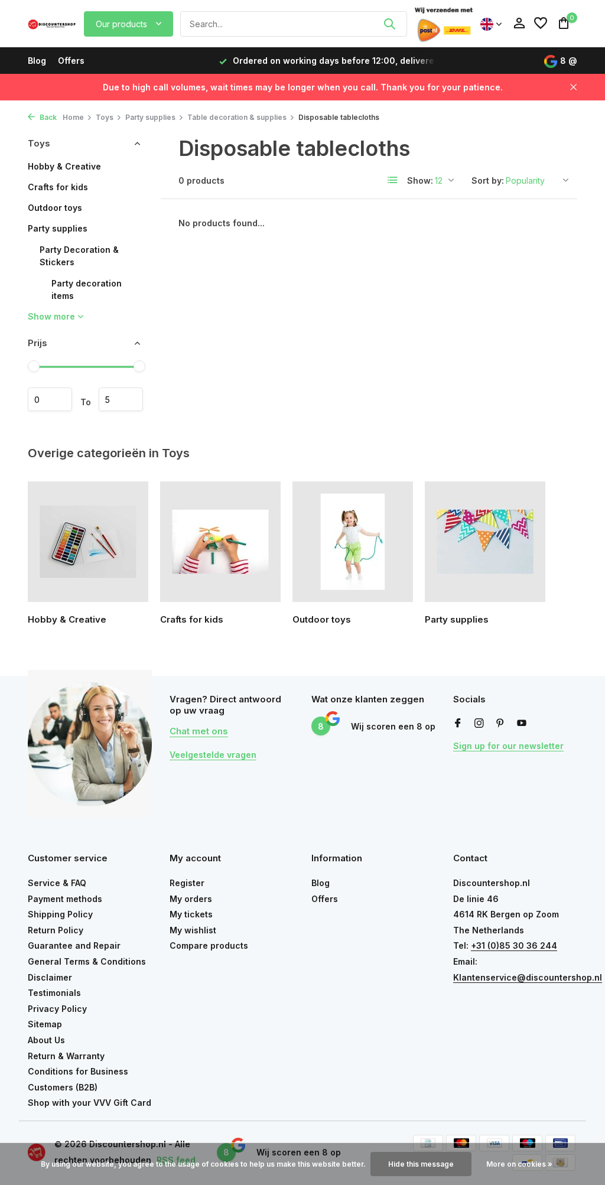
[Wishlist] (540, 24)
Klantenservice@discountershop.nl (527, 977)
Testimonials (54, 993)
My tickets (191, 914)
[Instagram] (479, 724)
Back (47, 117)
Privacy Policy (57, 1009)
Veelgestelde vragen (213, 755)
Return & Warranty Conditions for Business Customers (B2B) (78, 1071)
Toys (104, 117)
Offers (71, 61)
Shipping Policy (60, 914)
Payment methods (65, 899)
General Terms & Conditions (87, 961)
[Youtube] (521, 724)
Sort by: (487, 180)
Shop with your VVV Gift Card (89, 1103)
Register (187, 883)
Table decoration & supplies (237, 117)
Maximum (121, 399)
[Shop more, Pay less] (52, 23)
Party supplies (150, 117)
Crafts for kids (58, 187)
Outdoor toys (55, 208)
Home (73, 117)
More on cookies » (519, 1164)
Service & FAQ (57, 883)
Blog (37, 61)
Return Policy (55, 930)
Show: (420, 180)
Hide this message (421, 1164)
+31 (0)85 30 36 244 (514, 945)
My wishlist (193, 930)
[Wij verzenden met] (443, 23)
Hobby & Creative (64, 166)
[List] (393, 180)
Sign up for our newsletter (508, 746)
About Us (46, 1040)
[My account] (519, 23)
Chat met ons (199, 731)
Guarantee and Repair (74, 945)
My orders (191, 899)
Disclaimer (50, 977)
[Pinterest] (500, 724)
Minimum (50, 399)
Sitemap (45, 1024)
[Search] (389, 24)
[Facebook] (458, 724)
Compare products (209, 945)
